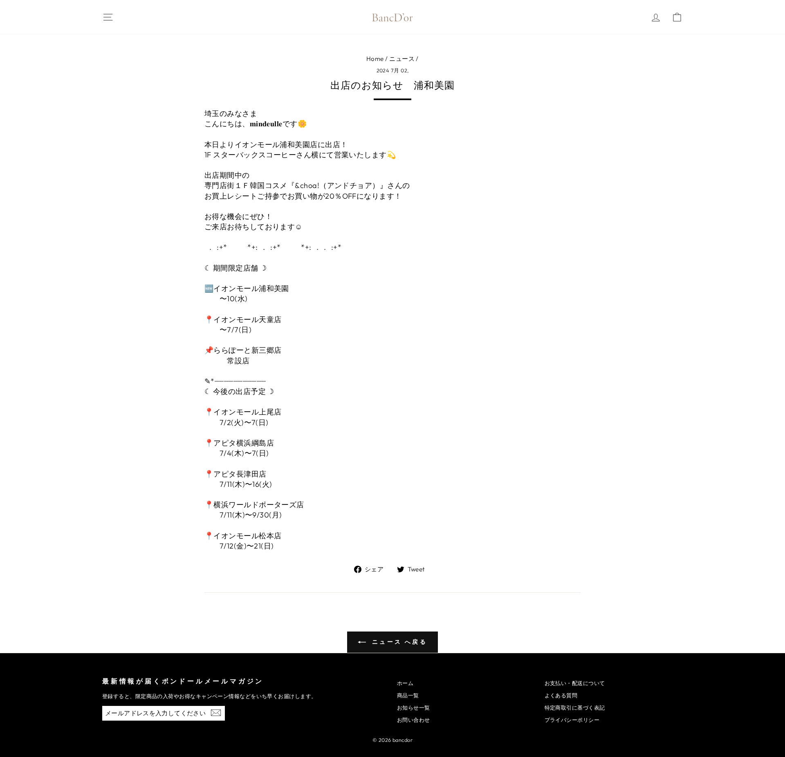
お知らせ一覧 (413, 707)
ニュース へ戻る (398, 641)
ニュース (402, 59)
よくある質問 (561, 695)
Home (375, 59)
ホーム (405, 683)
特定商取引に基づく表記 (575, 707)
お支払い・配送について (575, 683)
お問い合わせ (413, 720)
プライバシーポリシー (572, 720)
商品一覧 (408, 695)
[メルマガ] (216, 712)
